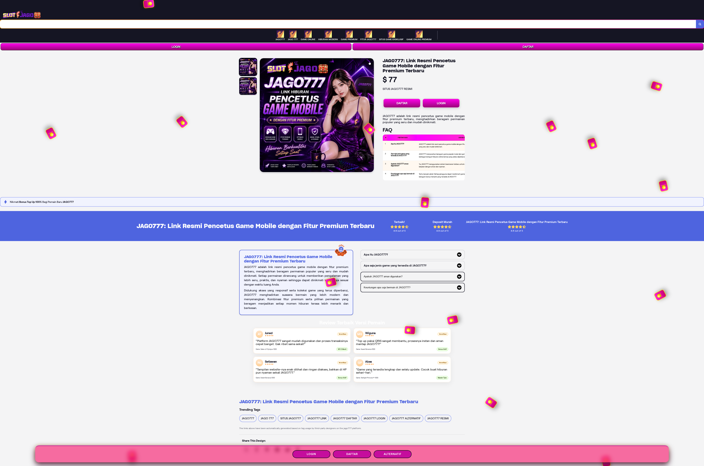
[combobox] (348, 24)
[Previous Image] (263, 115)
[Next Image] (371, 115)
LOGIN (176, 46)
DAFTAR (528, 46)
